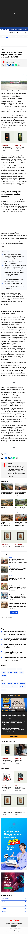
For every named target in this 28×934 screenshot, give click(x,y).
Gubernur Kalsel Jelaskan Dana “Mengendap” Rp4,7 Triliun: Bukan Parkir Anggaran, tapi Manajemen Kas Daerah (13, 730)
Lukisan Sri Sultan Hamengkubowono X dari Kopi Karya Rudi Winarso (7, 547)
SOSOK (23, 36)
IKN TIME (14, 32)
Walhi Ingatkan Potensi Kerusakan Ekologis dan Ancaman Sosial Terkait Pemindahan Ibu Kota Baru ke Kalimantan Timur (14, 273)
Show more (14, 612)
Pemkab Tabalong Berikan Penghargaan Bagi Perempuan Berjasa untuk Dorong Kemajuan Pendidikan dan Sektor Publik (18, 587)
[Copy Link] (18, 65)
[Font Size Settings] (3, 65)
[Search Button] (26, 32)
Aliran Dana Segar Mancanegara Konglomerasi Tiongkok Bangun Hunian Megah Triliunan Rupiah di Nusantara (14, 256)
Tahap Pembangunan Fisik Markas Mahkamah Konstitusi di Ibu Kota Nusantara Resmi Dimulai (13, 261)
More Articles (14, 736)
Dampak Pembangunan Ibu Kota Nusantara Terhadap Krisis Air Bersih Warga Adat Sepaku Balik (6, 524)
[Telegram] (13, 65)
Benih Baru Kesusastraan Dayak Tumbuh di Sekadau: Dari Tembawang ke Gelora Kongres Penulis (13, 722)
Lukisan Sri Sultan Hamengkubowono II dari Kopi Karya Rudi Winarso (20, 547)
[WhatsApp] (16, 65)
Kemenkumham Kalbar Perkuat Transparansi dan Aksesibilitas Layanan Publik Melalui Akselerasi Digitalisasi (18, 596)
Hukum (10, 557)
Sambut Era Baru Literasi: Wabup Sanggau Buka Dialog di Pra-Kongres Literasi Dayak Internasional (13, 715)
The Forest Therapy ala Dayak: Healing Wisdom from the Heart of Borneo (19, 148)
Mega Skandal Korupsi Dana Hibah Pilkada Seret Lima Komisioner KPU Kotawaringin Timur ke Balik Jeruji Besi (15, 639)
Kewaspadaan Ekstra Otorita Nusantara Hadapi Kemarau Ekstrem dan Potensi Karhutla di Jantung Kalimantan (20, 494)
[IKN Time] (14, 921)
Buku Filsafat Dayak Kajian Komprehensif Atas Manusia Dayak (7, 761)
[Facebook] (8, 65)
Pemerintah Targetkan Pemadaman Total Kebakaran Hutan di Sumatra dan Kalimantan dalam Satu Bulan (14, 652)
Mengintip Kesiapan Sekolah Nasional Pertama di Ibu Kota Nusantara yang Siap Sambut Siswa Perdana (14, 279)
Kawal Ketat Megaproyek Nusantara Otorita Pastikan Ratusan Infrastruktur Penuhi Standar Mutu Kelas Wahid (6, 509)
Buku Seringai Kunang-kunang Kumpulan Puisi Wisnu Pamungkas (20, 761)
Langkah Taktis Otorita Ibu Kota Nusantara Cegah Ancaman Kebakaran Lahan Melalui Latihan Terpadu (21, 524)
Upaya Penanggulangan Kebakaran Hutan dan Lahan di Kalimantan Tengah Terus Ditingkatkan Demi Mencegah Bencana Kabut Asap (15, 633)
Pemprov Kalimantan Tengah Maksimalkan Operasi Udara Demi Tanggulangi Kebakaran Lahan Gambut (15, 659)
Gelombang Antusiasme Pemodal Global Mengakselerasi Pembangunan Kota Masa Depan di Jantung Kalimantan (15, 267)
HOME (3, 36)
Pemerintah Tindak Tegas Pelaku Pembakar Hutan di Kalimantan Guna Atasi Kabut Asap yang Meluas (18, 578)
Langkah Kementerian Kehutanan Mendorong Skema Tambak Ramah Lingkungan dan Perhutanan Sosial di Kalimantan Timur (14, 286)
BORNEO (11, 36)
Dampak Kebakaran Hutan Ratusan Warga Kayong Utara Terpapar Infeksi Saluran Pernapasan (15, 646)
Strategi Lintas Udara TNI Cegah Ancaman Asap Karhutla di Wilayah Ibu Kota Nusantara (17, 569)
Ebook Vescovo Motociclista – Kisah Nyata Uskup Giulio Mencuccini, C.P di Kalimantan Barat (20, 788)
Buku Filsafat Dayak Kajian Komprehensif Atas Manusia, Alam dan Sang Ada (7, 148)
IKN (7, 36)
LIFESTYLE (17, 36)
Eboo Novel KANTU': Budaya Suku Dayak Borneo (6, 788)
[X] (10, 65)
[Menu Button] (2, 32)
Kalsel (10, 584)
